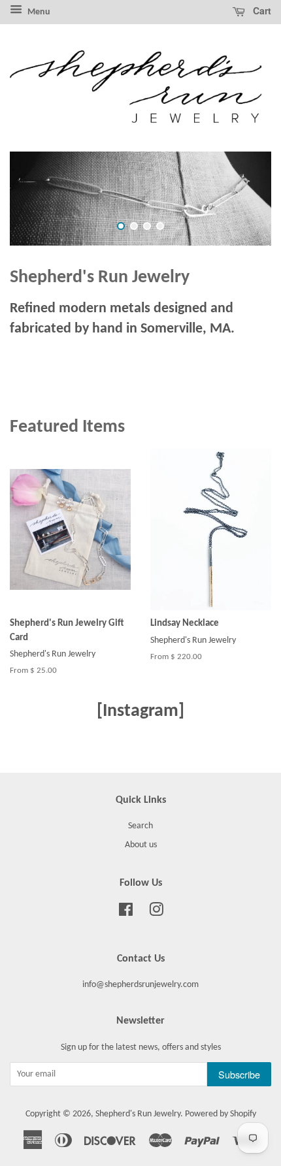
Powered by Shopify (220, 1115)
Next (243, 199)
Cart (260, 10)
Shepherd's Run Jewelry (137, 1115)
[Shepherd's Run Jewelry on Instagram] (156, 913)
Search (140, 827)
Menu (37, 12)
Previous (37, 199)
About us (141, 845)
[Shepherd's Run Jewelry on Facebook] (125, 913)
